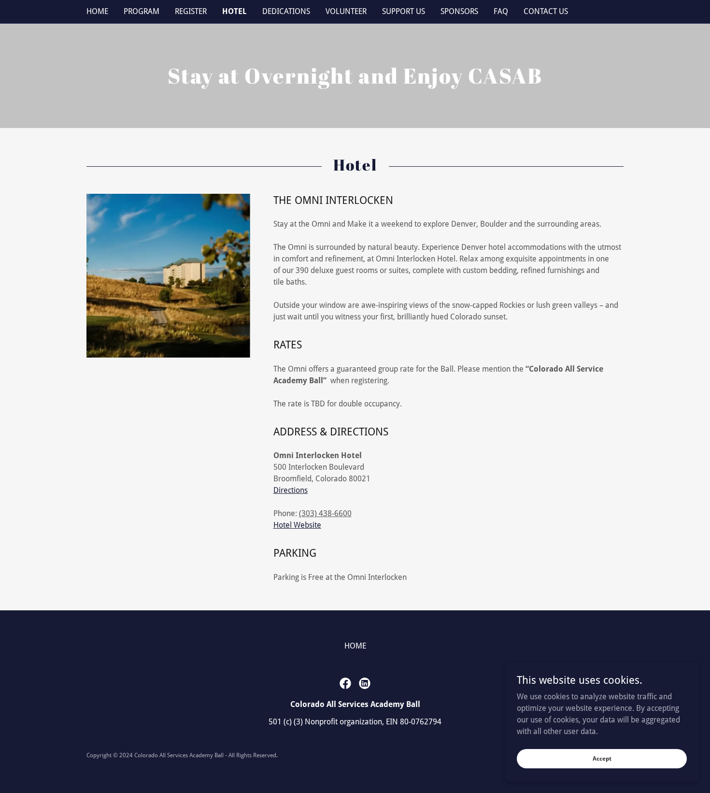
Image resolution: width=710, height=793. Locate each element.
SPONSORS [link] (459, 11)
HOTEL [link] (234, 11)
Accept (602, 758)
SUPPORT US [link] (403, 11)
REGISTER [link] (191, 11)
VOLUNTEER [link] (346, 11)
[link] (345, 683)
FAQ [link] (501, 11)
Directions (290, 490)
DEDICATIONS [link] (286, 11)
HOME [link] (97, 11)
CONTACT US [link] (546, 11)
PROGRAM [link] (141, 11)
